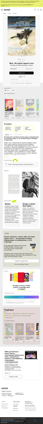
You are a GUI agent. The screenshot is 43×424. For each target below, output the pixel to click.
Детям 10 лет (24, 313)
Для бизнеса (15, 410)
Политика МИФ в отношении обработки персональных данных (20, 302)
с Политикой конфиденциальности (8, 421)
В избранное (20, 76)
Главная (4, 13)
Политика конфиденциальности (30, 409)
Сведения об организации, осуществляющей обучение (30, 406)
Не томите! (21, 297)
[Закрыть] (41, 5)
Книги (10, 13)
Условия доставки (5, 407)
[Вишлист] (38, 10)
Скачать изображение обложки (22, 264)
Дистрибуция (15, 408)
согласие (9, 299)
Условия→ (7, 5)
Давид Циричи (21, 61)
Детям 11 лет (32, 313)
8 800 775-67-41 (6, 391)
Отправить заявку (13, 376)
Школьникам (8, 313)
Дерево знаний (4, 405)
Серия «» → (9, 93)
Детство (15, 13)
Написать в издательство (21, 261)
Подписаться (21, 73)
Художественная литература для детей (22, 315)
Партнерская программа (15, 406)
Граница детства (9, 317)
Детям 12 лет (8, 315)
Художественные (16, 313)
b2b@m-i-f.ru (7, 373)
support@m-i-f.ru (18, 393)
